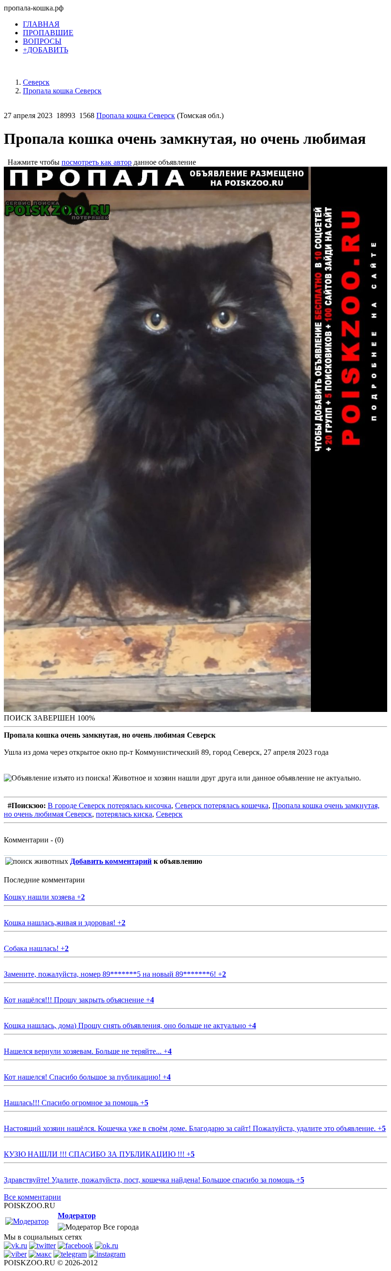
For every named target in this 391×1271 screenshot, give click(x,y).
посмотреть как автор (97, 162)
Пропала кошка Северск (135, 115)
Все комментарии (32, 1197)
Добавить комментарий (111, 861)
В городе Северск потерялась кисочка (109, 805)
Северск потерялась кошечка (221, 805)
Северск (169, 814)
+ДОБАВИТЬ (45, 50)
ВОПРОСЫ (42, 41)
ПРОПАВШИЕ (48, 33)
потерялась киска (124, 814)
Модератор (77, 1215)
